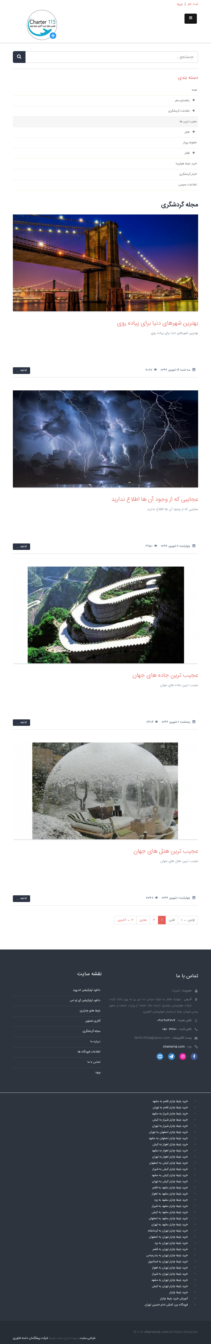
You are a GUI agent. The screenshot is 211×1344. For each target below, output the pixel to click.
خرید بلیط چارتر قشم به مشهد (170, 1101)
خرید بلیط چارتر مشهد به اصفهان (168, 1218)
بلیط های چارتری (90, 1010)
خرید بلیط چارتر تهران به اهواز (170, 1267)
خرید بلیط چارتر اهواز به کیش (170, 1144)
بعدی (143, 920)
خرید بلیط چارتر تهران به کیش (170, 1286)
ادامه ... (21, 370)
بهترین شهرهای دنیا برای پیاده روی (157, 323)
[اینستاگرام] (183, 1056)
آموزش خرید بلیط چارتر (174, 1298)
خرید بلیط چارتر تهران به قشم (170, 1249)
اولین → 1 (188, 920)
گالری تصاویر (92, 1021)
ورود (179, 4)
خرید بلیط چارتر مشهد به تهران (169, 1224)
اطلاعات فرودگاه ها (89, 1051)
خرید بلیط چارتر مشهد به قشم (170, 1187)
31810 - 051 (169, 1029)
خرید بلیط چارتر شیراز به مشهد (170, 1113)
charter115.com (174, 1046)
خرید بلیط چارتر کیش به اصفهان (168, 1163)
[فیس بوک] (194, 1056)
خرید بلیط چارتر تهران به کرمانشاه (168, 1230)
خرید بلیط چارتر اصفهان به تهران (168, 1132)
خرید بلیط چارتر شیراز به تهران (170, 1126)
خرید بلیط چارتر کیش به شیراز (170, 1169)
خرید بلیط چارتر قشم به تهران (170, 1107)
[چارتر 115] (42, 25)
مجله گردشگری (91, 1031)
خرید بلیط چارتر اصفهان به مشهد (168, 1138)
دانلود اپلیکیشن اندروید (86, 990)
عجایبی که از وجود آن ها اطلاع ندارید (154, 499)
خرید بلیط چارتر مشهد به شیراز (170, 1206)
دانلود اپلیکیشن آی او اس (85, 1000)
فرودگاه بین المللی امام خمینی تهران (166, 1304)
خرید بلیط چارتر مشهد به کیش (170, 1212)
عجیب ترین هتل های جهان (166, 851)
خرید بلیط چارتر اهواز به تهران (170, 1156)
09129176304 (166, 1020)
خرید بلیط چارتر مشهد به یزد (171, 1200)
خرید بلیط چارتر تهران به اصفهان (168, 1237)
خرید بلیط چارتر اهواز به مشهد (170, 1150)
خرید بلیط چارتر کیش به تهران (170, 1181)
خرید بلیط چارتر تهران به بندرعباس (167, 1255)
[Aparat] (160, 1056)
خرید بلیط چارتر (178, 1292)
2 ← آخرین (125, 920)
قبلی (172, 920)
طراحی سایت (87, 1338)
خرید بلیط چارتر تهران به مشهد (169, 1280)
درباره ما (95, 1041)
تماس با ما (93, 1062)
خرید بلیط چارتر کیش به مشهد (170, 1175)
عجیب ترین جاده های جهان (165, 675)
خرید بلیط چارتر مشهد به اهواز (170, 1193)
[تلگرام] (171, 1056)
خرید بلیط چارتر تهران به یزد (171, 1243)
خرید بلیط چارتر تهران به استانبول (168, 1261)
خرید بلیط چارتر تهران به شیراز (170, 1274)
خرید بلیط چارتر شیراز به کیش (170, 1119)
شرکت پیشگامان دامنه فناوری (30, 1338)
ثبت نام (193, 4)
